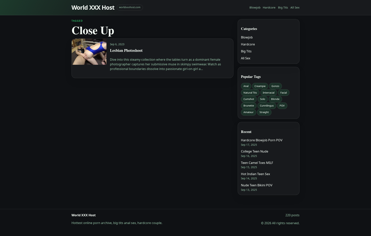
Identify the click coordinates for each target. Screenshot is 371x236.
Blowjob (254, 7)
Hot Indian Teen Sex (255, 174)
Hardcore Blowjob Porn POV (262, 140)
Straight (264, 112)
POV (282, 105)
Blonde (275, 99)
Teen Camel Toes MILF (257, 163)
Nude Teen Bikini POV (256, 185)
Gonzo (275, 86)
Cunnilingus (267, 105)
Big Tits (283, 7)
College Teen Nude (254, 151)
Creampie (259, 86)
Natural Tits (250, 92)
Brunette (248, 105)
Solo (262, 99)
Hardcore (269, 7)
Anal (245, 86)
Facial (283, 92)
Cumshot (248, 99)
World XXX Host (92, 7)
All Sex (295, 7)
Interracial (268, 92)
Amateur (248, 112)
